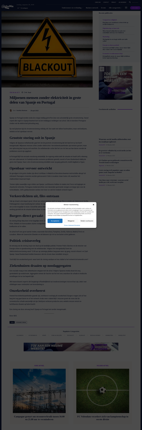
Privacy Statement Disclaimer (72, 225)
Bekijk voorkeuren (87, 221)
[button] (93, 205)
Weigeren (71, 221)
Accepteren (55, 221)
